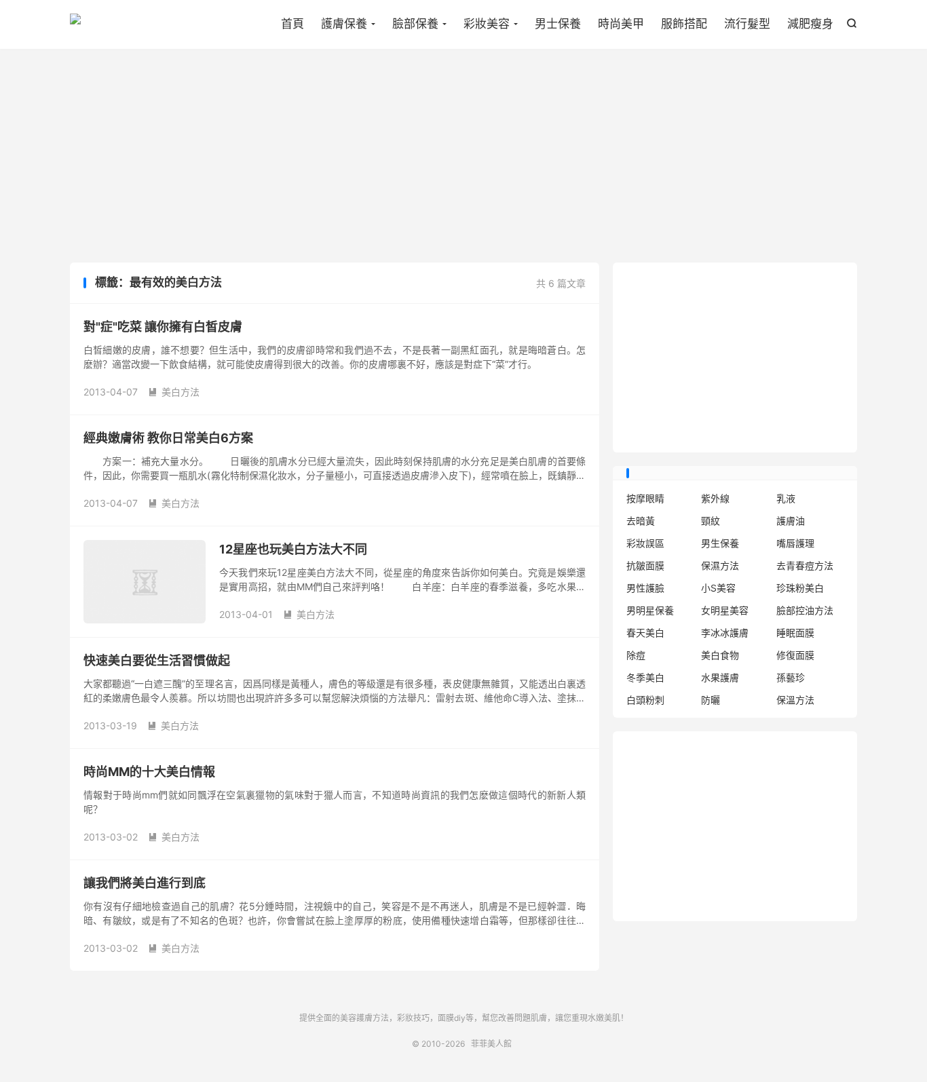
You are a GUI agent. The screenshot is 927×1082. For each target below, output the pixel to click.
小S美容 (718, 588)
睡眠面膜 (795, 632)
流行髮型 (747, 24)
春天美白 (645, 632)
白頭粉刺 (645, 700)
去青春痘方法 (804, 565)
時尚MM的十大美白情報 (149, 772)
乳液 (785, 498)
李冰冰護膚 (725, 632)
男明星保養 (650, 610)
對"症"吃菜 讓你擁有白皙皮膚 (162, 327)
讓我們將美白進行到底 (144, 883)
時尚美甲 (621, 24)
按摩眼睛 (645, 498)
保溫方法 (795, 700)
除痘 (635, 655)
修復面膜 (795, 655)
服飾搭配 (684, 24)
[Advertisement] (463, 157)
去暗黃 (640, 520)
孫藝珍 (790, 677)
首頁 (292, 24)
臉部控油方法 (804, 610)
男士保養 (558, 24)
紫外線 (715, 498)
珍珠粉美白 (800, 588)
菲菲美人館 (75, 24)
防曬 (710, 700)
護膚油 (790, 520)
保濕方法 (720, 565)
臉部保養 (415, 24)
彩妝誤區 (645, 543)
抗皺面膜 (645, 565)
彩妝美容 (486, 24)
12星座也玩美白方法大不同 (293, 549)
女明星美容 (725, 610)
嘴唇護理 (795, 543)
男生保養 (720, 543)
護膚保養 (344, 24)
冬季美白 (645, 677)
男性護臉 (645, 588)
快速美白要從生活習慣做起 (156, 660)
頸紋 (710, 520)
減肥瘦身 (810, 24)
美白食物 (720, 655)
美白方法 (174, 392)
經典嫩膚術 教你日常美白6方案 (168, 438)
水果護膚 (720, 677)
